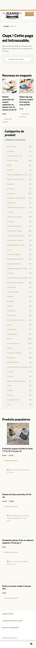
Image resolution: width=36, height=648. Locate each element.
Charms (10, 212)
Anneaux (10, 151)
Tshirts (10, 390)
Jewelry (10, 306)
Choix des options (7, 120)
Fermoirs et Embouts (15, 282)
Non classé (11, 329)
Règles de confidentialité (10, 627)
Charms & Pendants (14, 217)
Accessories (12, 146)
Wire (9, 404)
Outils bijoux (12, 334)
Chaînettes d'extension (16, 207)
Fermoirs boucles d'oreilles (17, 278)
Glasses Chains (13, 292)
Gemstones (11, 287)
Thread (10, 376)
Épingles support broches (17, 268)
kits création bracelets (16, 320)
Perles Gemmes (13, 343)
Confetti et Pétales (14, 226)
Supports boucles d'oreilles (17, 367)
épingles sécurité (14, 264)
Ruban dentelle (13, 362)
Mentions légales (8, 613)
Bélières (10, 170)
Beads (9, 165)
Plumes (10, 348)
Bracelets (10, 189)
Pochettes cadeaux (14, 353)
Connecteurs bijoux (14, 231)
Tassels (10, 372)
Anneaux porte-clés (14, 156)
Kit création (11, 315)
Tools (9, 386)
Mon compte (6, 645)
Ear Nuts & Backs (13, 254)
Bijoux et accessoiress (15, 179)
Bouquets (10, 184)
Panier (28, 643)
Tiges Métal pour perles (16, 381)
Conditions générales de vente (12, 620)
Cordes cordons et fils (15, 236)
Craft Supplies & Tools (15, 245)
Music (9, 325)
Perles (9, 339)
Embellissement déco (15, 259)
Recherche (18, 645)
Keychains (11, 311)
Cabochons (11, 203)
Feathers (10, 273)
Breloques (11, 193)
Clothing (10, 221)
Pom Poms (11, 357)
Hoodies (10, 297)
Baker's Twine (12, 160)
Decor (9, 250)
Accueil (6, 26)
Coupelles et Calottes (15, 240)
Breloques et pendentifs (16, 198)
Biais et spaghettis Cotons (17, 175)
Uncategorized (12, 400)
